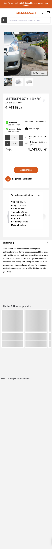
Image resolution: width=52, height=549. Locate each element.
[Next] (44, 54)
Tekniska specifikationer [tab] (26, 195)
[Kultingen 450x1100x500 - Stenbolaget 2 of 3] (18, 81)
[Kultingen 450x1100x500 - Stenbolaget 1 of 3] (8, 81)
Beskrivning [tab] (26, 242)
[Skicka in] (4, 20)
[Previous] (7, 54)
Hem (3, 379)
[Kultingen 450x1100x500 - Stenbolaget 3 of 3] (29, 81)
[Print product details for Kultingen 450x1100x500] (44, 101)
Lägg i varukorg (26, 170)
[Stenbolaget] (26, 13)
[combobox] (26, 20)
